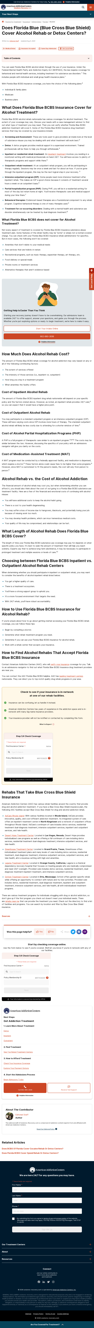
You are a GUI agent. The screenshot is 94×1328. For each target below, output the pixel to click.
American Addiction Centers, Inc (64, 1290)
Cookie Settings (63, 1314)
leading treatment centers (71, 676)
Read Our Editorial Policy (46, 1129)
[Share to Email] (84, 931)
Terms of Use (50, 1314)
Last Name (16, 1196)
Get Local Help (67, 48)
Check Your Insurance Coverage (17, 1063)
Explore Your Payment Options (16, 1068)
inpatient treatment (57, 154)
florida (45, 22)
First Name (16, 1185)
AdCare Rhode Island (14, 816)
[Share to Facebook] (78, 931)
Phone (14, 1206)
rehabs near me (12, 901)
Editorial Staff (14, 41)
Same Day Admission (48, 48)
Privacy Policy (38, 1314)
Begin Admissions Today (14, 1080)
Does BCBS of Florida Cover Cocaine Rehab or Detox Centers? (32, 1148)
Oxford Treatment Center (16, 877)
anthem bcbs (36, 22)
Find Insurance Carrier (15, 746)
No (52, 932)
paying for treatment (13, 22)
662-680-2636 (56, 2)
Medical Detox (10, 48)
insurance (26, 22)
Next (28, 771)
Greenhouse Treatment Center (19, 849)
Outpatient (8, 1041)
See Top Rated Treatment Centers (18, 1052)
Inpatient (7, 1036)
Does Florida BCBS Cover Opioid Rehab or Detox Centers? (30, 1153)
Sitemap (28, 1314)
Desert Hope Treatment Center (19, 835)
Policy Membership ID (15, 758)
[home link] (3, 22)
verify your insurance (60, 664)
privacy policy (61, 1218)
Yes (41, 932)
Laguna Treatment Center (16, 863)
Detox (6, 1031)
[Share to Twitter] (73, 931)
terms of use (48, 1218)
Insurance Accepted (28, 48)
